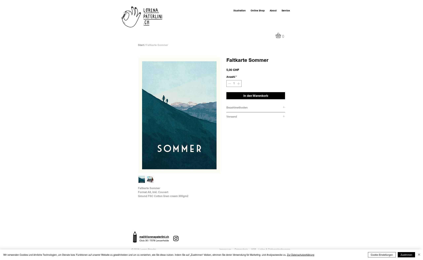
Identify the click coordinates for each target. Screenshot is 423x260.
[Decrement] (229, 83)
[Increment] (238, 83)
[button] (281, 35)
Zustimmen (406, 254)
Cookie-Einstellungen (382, 254)
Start (141, 45)
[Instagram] (175, 238)
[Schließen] (419, 254)
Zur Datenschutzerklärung (300, 254)
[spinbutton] (233, 83)
